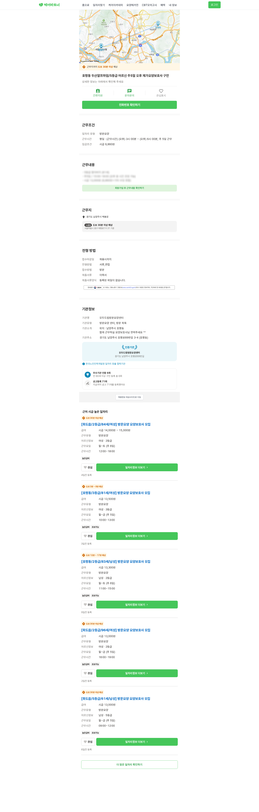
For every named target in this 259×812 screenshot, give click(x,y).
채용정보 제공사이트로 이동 (129, 397)
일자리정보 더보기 (135, 467)
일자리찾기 (99, 5)
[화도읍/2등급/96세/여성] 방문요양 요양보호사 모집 (115, 630)
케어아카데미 (116, 5)
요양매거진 (132, 5)
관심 (90, 467)
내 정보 (173, 5)
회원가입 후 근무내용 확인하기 (129, 188)
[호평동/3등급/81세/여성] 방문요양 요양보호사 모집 (115, 493)
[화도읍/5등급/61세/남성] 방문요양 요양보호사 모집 (115, 699)
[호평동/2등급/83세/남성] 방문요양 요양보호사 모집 (115, 561)
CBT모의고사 (149, 5)
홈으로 (85, 5)
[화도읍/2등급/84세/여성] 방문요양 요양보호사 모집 (115, 424)
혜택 (163, 5)
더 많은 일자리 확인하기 (129, 764)
